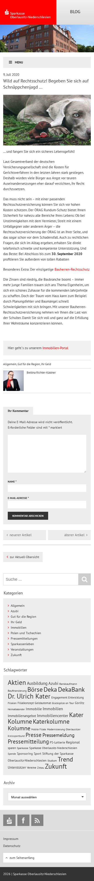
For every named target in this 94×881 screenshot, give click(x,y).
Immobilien (18, 627)
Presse (34, 735)
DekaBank (71, 689)
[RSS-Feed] (37, 820)
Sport (37, 754)
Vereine (31, 768)
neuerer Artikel (20, 535)
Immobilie (34, 708)
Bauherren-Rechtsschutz (72, 269)
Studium (52, 760)
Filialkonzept (26, 703)
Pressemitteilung (28, 741)
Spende (12, 753)
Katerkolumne (51, 721)
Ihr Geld (46, 364)
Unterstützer (17, 767)
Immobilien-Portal (55, 348)
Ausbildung (37, 683)
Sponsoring (25, 754)
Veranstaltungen (22, 649)
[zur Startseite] (28, 12)
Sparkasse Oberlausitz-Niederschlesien (53, 748)
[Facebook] (23, 820)
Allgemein (9, 364)
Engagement (59, 697)
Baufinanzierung (17, 690)
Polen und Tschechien (26, 633)
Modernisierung (56, 729)
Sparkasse (22, 748)
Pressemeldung (58, 735)
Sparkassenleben (22, 644)
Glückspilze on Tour (63, 703)
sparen (12, 748)
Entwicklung (76, 697)
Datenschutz (11, 846)
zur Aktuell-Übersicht (24, 557)
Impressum (10, 839)
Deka (50, 689)
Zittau (40, 767)
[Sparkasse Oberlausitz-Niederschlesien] (9, 820)
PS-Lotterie (57, 742)
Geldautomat (43, 703)
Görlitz (79, 703)
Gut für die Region (29, 364)
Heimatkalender (16, 709)
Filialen (12, 703)
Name (12, 481)
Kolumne (19, 728)
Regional (73, 742)
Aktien (17, 682)
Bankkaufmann (68, 684)
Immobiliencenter (52, 715)
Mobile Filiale (38, 729)
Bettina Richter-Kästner (41, 373)
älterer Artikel (74, 535)
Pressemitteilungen (24, 638)
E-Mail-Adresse (18, 498)
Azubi (14, 611)
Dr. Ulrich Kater (29, 696)
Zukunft (16, 655)
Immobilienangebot (22, 715)
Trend (65, 759)
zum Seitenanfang (22, 858)
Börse (35, 689)
